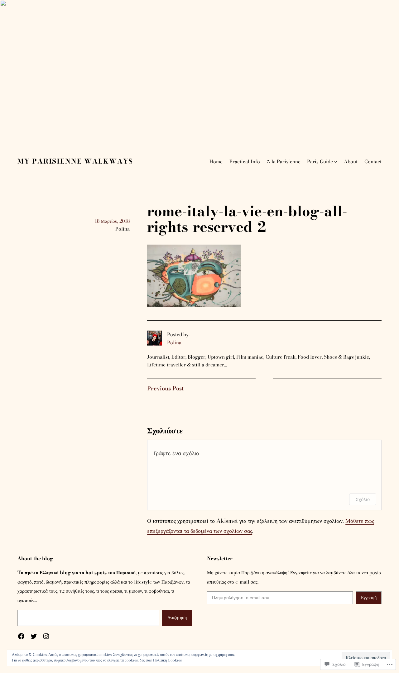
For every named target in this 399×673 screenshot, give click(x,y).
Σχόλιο (363, 499)
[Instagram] (46, 636)
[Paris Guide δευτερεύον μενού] (335, 161)
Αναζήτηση (177, 617)
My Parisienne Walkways (75, 161)
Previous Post (165, 388)
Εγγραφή (369, 597)
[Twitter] (33, 636)
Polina (174, 342)
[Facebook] (21, 636)
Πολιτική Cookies (167, 660)
